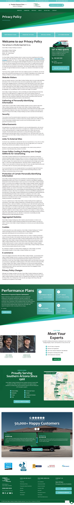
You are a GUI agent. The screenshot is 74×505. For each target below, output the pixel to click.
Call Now (63, 488)
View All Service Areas (22, 401)
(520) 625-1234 (7, 488)
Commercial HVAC (41, 483)
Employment (22, 492)
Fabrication (40, 494)
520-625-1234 (58, 58)
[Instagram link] (5, 493)
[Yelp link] (12, 493)
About (40, 10)
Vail (13, 397)
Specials (34, 10)
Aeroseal (39, 490)
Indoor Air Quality (41, 486)
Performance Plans (24, 483)
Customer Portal (12, 1)
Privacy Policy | (28, 501)
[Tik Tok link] (7, 493)
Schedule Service (63, 492)
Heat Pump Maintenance (43, 496)
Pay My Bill (47, 10)
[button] (16, 333)
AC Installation (41, 481)
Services (19, 10)
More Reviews (37, 449)
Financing (26, 10)
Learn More (7, 312)
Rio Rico (28, 397)
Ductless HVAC (41, 488)
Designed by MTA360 (36, 501)
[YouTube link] (9, 493)
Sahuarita (14, 393)
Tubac (13, 395)
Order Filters (24, 0)
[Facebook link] (3, 493)
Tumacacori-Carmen (30, 395)
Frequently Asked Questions (26, 486)
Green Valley (15, 391)
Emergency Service (41, 492)
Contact (54, 10)
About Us (56, 359)
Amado (27, 393)
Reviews (21, 490)
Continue (4, 308)
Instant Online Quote (62, 1)
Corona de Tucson (30, 391)
